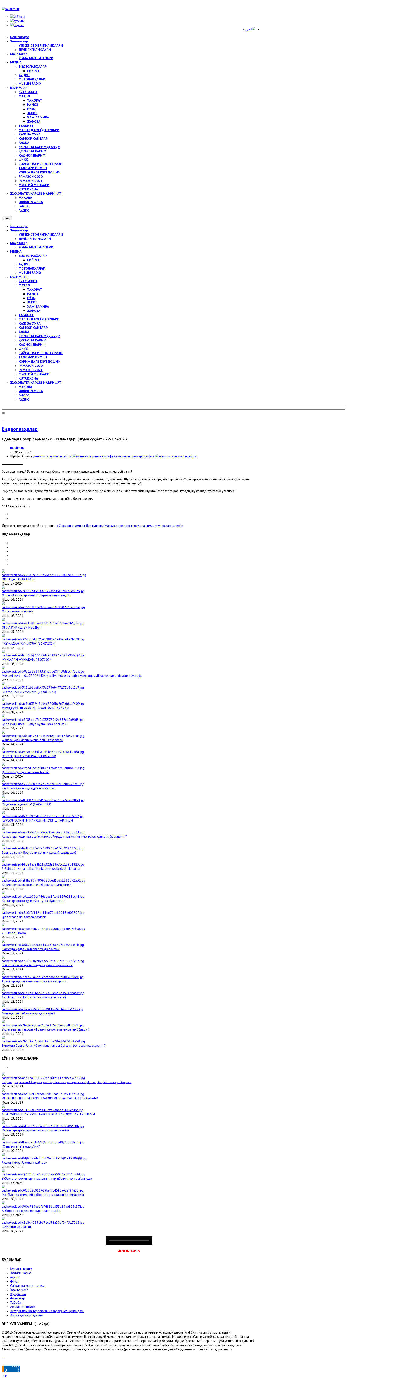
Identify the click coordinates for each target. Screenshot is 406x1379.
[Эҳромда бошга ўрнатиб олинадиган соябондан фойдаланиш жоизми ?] (43, 1041)
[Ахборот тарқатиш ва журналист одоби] (43, 1206)
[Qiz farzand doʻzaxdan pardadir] (43, 912)
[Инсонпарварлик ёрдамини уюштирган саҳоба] (43, 1126)
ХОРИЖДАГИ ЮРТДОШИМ (39, 361)
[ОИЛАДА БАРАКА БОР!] (44, 575)
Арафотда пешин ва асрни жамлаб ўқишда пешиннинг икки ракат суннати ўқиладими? (64, 836)
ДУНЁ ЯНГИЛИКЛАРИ (35, 239)
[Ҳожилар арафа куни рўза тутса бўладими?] (43, 896)
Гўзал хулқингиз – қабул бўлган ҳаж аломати (34, 724)
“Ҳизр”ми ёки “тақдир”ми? (21, 1146)
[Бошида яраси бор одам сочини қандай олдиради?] (42, 848)
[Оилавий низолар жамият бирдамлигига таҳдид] (43, 591)
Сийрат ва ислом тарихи (27, 1285)
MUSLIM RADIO (30, 272)
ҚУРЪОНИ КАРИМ (32, 340)
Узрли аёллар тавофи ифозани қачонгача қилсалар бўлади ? (46, 1029)
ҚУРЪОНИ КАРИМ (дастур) (39, 336)
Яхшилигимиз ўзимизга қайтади (24, 1162)
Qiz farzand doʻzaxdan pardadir (24, 917)
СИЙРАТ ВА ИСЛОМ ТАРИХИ (41, 353)
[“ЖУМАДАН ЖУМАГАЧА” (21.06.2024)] (43, 752)
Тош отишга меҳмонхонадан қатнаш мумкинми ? (37, 965)
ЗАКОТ (32, 302)
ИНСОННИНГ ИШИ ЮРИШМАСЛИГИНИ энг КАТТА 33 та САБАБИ (50, 1098)
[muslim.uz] (10, 9)
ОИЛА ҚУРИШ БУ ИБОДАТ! (22, 627)
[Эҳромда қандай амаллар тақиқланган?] (43, 945)
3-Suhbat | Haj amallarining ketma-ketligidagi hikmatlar (41, 868)
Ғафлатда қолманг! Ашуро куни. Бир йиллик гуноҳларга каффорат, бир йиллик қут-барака (66, 1082)
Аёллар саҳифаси (22, 1307)
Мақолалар (18, 243)
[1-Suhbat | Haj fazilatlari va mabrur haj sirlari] (43, 993)
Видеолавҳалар (20, 429)
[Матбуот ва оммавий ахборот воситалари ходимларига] (43, 1190)
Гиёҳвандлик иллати (16, 1227)
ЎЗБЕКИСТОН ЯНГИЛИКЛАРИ (41, 234)
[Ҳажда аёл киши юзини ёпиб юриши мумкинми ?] (43, 880)
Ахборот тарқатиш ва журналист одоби (31, 1210)
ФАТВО (24, 285)
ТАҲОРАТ (34, 289)
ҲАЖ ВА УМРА (38, 306)
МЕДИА (16, 251)
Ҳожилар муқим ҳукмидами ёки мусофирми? (34, 981)
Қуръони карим (21, 1268)
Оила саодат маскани (17, 611)
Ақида (14, 1277)
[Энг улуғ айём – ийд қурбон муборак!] (43, 784)
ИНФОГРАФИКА (31, 391)
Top (4, 1375)
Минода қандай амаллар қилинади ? (28, 1013)
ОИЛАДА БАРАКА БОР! (18, 579)
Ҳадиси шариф (21, 1273)
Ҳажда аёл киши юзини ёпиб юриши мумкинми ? (36, 884)
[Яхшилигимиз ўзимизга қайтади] (44, 1158)
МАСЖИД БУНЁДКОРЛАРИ (39, 319)
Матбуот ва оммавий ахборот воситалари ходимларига (43, 1194)
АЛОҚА (24, 332)
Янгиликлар (19, 230)
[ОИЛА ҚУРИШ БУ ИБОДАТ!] (43, 623)
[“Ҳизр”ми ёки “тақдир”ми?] (43, 1142)
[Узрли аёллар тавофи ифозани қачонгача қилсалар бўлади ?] (43, 1025)
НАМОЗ (32, 294)
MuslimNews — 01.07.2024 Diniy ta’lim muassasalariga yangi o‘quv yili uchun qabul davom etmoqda (72, 675)
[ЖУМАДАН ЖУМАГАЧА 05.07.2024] (43, 655)
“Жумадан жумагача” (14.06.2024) (26, 804)
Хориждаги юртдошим (26, 1315)
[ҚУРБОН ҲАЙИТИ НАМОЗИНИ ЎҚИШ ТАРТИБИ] (43, 816)
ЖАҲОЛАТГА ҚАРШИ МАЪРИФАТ (36, 382)
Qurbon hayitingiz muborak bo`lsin (25, 772)
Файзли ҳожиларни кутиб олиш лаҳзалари (32, 740)
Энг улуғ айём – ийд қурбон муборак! (28, 788)
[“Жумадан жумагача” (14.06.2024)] (43, 800)
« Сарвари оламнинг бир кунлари (80, 525)
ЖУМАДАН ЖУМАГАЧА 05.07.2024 (27, 659)
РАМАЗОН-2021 (31, 370)
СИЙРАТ (33, 260)
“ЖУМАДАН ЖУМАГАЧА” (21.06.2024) (29, 756)
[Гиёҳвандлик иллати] (43, 1222)
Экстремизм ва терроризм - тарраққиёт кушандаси (47, 1311)
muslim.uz (17, 448)
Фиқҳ (14, 1281)
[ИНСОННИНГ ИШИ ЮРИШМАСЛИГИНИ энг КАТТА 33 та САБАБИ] (43, 1094)
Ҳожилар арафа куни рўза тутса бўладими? (33, 901)
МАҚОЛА (25, 387)
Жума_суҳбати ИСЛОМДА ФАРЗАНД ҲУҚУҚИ (35, 708)
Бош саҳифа (19, 226)
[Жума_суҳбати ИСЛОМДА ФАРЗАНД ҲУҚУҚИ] (43, 703)
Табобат (16, 1302)
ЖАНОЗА (33, 310)
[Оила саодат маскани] (43, 607)
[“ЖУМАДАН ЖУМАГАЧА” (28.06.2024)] (43, 687)
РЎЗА (31, 298)
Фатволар (17, 1298)
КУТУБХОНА (28, 281)
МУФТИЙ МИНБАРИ (34, 374)
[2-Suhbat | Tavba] (43, 928)
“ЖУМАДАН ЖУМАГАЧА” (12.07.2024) (29, 643)
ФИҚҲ (23, 349)
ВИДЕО (24, 395)
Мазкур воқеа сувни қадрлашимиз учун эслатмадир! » (143, 525)
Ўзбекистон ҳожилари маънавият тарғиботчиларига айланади (47, 1178)
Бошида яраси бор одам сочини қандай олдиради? (39, 852)
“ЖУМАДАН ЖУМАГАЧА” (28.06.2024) (29, 692)
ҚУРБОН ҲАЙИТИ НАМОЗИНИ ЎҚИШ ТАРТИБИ (37, 820)
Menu (6, 218)
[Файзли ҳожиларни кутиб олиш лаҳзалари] (43, 736)
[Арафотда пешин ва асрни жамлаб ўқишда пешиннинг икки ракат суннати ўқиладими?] (43, 832)
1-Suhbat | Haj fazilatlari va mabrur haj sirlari (34, 997)
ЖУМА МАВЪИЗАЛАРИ (36, 247)
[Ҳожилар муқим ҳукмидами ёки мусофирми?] (43, 977)
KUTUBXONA (28, 378)
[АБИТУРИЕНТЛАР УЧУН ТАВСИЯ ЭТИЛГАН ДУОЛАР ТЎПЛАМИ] (42, 1110)
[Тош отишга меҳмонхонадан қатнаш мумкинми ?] (43, 961)
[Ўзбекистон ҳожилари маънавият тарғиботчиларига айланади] (43, 1174)
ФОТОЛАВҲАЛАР (32, 268)
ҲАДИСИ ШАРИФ (32, 344)
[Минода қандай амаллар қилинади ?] (42, 1009)
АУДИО (24, 264)
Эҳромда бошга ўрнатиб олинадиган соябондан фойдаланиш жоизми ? (54, 1045)
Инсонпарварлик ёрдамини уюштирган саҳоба (35, 1130)
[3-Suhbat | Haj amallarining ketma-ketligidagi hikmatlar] (43, 864)
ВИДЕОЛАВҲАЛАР (33, 255)
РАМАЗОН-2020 (31, 365)
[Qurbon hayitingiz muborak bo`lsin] (43, 768)
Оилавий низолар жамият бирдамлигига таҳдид (36, 595)
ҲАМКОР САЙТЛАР (33, 327)
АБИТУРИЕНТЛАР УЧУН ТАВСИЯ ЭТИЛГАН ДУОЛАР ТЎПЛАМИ (48, 1114)
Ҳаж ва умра (19, 1290)
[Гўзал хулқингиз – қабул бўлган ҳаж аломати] (43, 719)
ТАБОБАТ (26, 315)
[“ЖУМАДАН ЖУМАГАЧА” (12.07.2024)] (43, 639)
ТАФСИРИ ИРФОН (33, 357)
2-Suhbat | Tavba (14, 933)
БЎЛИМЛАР (19, 277)
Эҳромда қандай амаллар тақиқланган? (31, 949)
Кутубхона (18, 1294)
